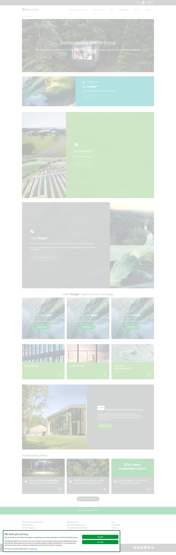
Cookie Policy (33, 549)
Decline (100, 537)
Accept (100, 542)
